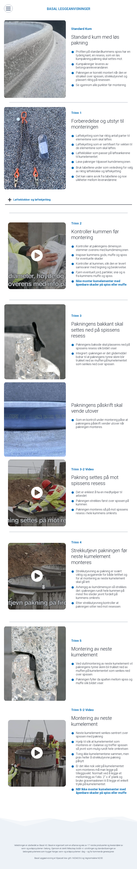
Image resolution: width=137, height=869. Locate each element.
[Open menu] (8, 8)
